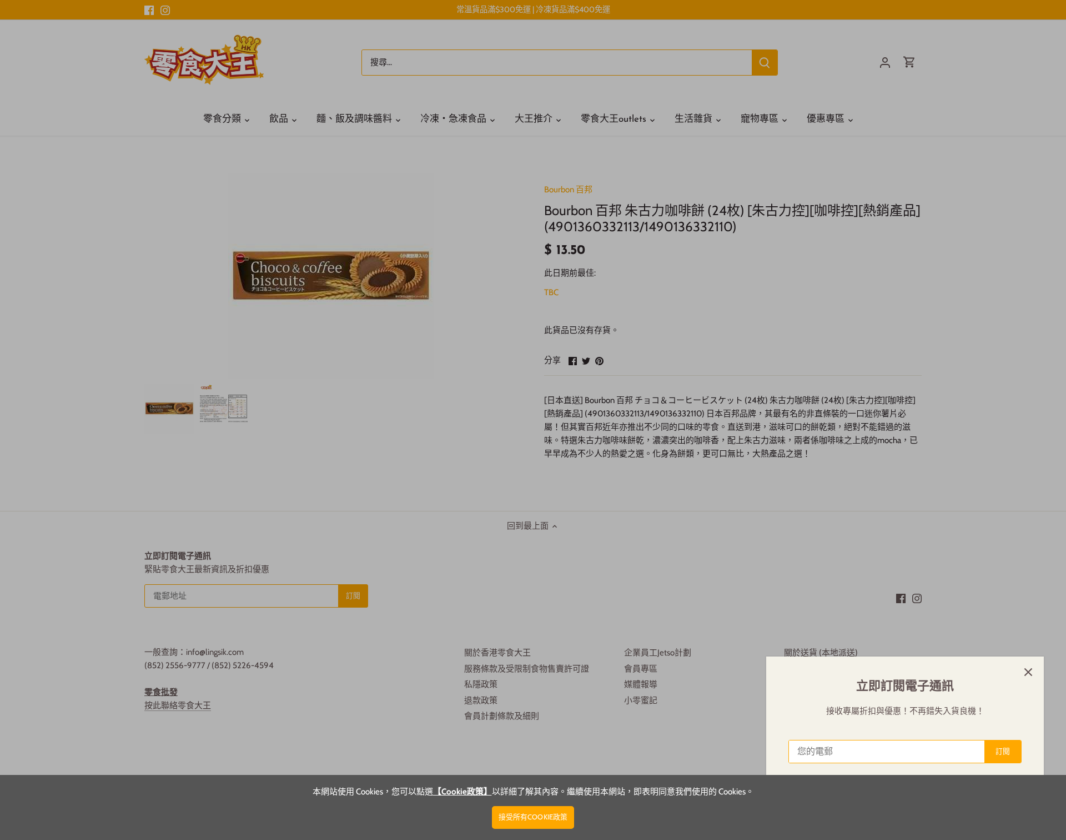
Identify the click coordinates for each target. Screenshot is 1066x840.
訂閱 (1002, 751)
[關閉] (1028, 672)
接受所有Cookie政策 (533, 817)
